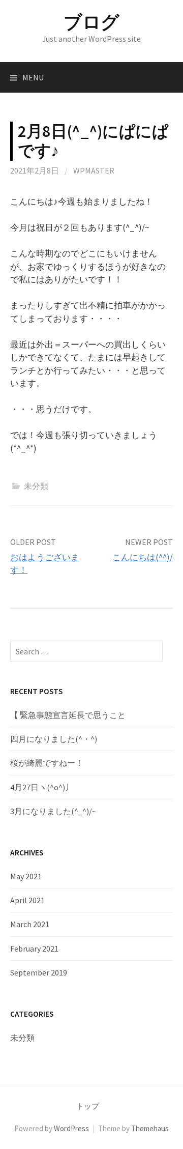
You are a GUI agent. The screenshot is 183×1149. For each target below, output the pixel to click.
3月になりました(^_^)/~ (53, 811)
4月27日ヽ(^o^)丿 (41, 787)
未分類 (36, 486)
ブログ (91, 22)
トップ (87, 1106)
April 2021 (27, 900)
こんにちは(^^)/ (142, 557)
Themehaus (150, 1128)
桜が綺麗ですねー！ (46, 763)
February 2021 (34, 948)
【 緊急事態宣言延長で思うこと (68, 715)
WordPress (71, 1128)
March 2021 (29, 924)
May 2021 (26, 876)
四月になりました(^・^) (53, 739)
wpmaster (93, 170)
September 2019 (38, 972)
